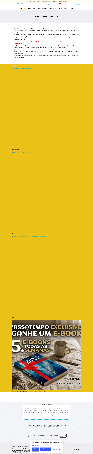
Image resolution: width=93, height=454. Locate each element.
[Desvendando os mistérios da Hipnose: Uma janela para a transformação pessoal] (46, 108)
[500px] (80, 449)
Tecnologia (65, 8)
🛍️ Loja (63, 4)
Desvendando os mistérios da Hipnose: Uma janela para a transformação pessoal (27, 150)
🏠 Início (21, 8)
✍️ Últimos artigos (27, 8)
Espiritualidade (44, 8)
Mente (39, 8)
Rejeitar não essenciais (45, 449)
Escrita (50, 8)
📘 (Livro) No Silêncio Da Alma (54, 4)
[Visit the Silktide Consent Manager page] (59, 449)
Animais (60, 8)
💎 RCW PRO (77, 4)
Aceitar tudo (35, 449)
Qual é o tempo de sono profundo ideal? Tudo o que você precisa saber (26, 234)
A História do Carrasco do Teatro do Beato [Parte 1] (22, 319)
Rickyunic (20, 446)
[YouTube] (78, 449)
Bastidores (71, 8)
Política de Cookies (36, 445)
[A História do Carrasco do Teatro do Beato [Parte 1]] (46, 276)
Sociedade (55, 8)
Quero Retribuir (62, 1)
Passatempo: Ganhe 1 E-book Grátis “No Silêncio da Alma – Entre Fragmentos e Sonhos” (29, 391)
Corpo (34, 8)
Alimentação (14, 149)
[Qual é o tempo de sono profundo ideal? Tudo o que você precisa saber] (46, 192)
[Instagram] (74, 449)
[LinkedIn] (76, 449)
